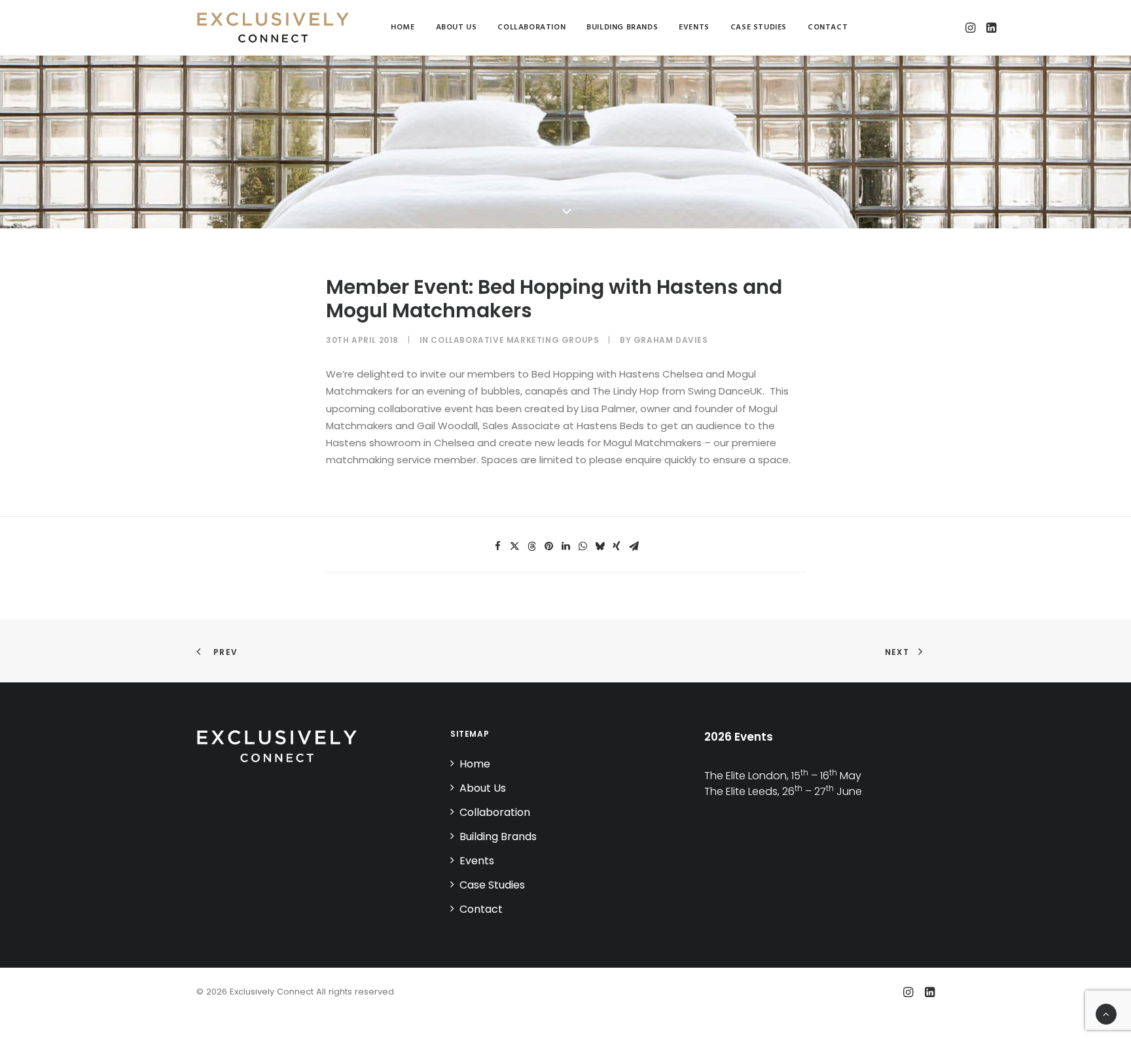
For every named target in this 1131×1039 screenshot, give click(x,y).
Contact (828, 27)
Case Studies (758, 27)
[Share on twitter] (514, 546)
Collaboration (531, 27)
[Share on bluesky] (599, 546)
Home (402, 27)
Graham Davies (671, 339)
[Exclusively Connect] (273, 27)
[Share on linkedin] (565, 546)
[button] (971, 27)
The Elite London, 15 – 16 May (782, 775)
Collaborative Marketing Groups (515, 339)
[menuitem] (402, 27)
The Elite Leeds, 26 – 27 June (783, 791)
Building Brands (622, 27)
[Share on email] (633, 546)
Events (694, 27)
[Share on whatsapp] (582, 546)
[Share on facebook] (497, 546)
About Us (456, 27)
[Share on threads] (531, 546)
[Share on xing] (616, 546)
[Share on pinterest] (548, 546)
